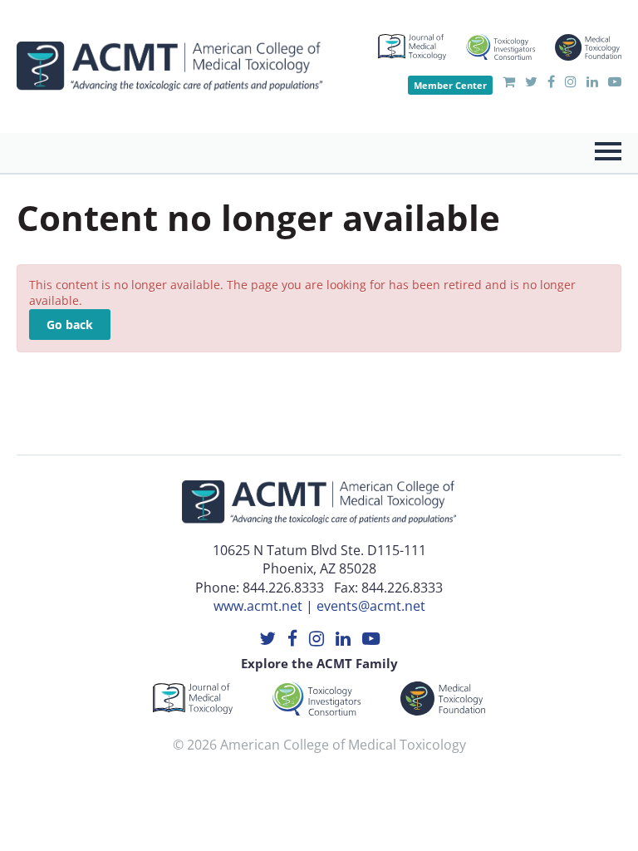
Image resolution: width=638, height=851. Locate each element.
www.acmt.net (257, 606)
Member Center (450, 85)
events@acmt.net (371, 606)
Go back (70, 324)
